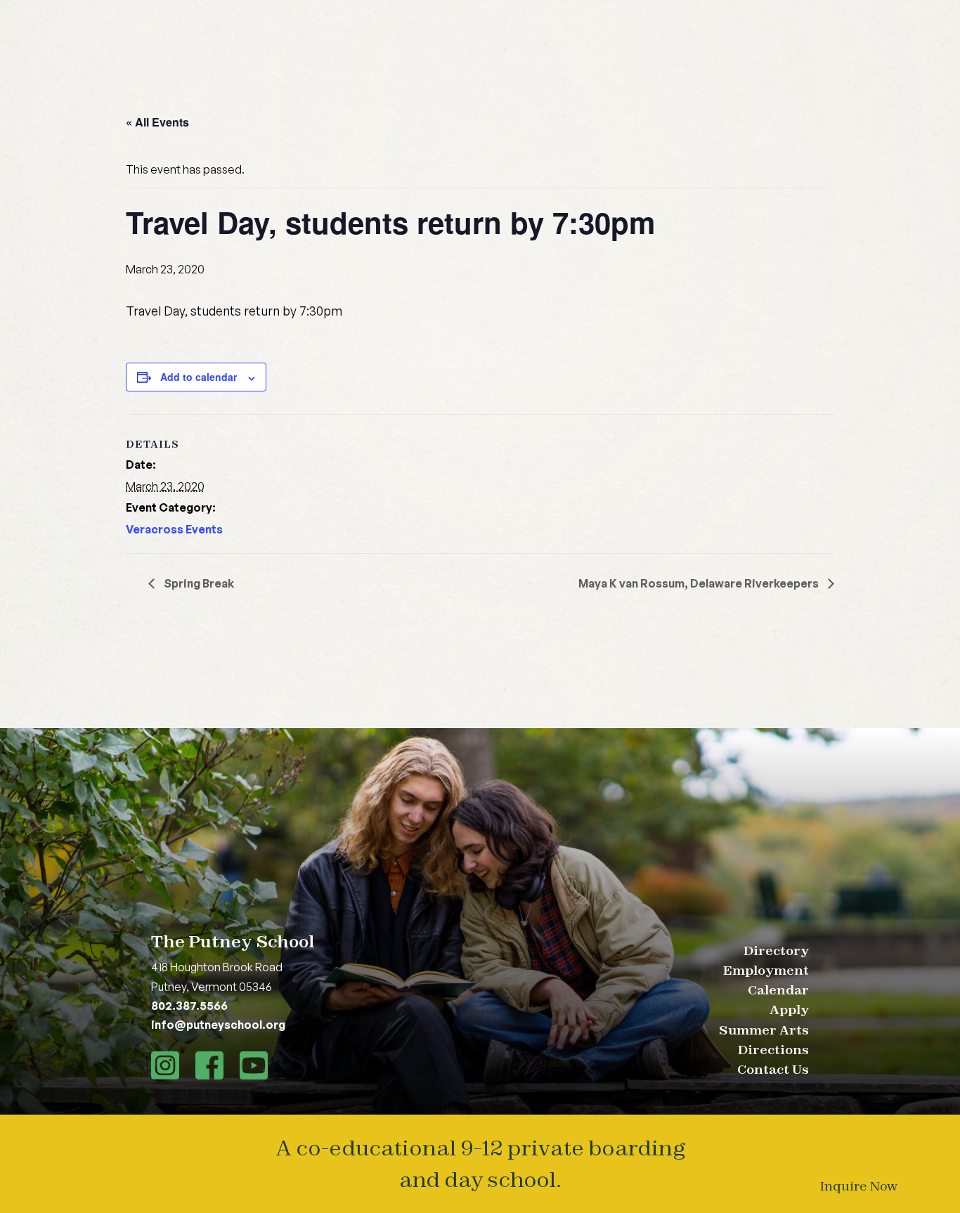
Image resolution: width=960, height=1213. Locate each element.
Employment (766, 970)
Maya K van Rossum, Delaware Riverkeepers (699, 583)
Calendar (778, 990)
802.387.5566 (189, 1006)
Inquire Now (858, 1186)
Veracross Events (174, 529)
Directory (776, 950)
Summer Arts (764, 1030)
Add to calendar (198, 377)
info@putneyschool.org (218, 1025)
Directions (773, 1050)
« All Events (157, 122)
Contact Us (773, 1069)
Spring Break (198, 583)
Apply (789, 1009)
